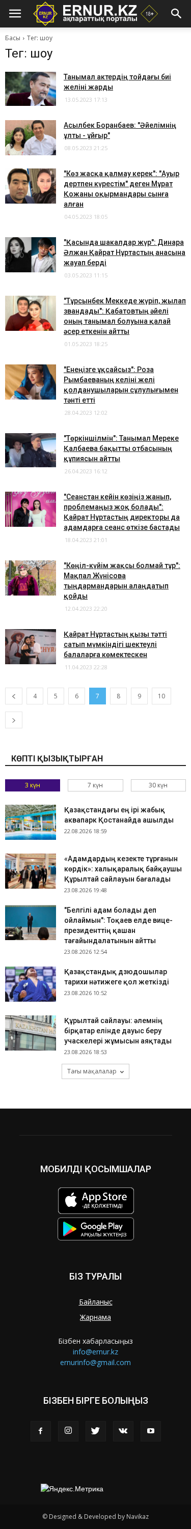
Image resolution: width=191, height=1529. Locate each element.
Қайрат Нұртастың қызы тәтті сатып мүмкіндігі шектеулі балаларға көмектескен (115, 644)
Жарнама (95, 1317)
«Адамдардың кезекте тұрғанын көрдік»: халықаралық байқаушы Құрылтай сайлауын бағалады (123, 869)
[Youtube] (151, 1431)
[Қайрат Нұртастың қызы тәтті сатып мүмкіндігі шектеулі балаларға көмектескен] (30, 646)
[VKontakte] (123, 1431)
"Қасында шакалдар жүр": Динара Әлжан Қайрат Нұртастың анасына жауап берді (124, 252)
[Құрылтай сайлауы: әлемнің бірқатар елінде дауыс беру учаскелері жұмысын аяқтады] (30, 1033)
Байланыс (96, 1302)
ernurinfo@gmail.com (95, 1362)
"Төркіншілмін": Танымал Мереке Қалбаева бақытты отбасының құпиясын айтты (121, 448)
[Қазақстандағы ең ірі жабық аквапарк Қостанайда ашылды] (30, 822)
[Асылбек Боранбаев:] (30, 137)
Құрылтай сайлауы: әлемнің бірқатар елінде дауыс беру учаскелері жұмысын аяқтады (118, 1030)
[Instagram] (68, 1431)
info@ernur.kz (95, 1351)
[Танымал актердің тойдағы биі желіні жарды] (30, 89)
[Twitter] (96, 1431)
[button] (176, 13)
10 (161, 696)
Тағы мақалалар (92, 1071)
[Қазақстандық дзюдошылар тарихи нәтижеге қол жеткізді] (30, 984)
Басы (12, 38)
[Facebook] (41, 1431)
